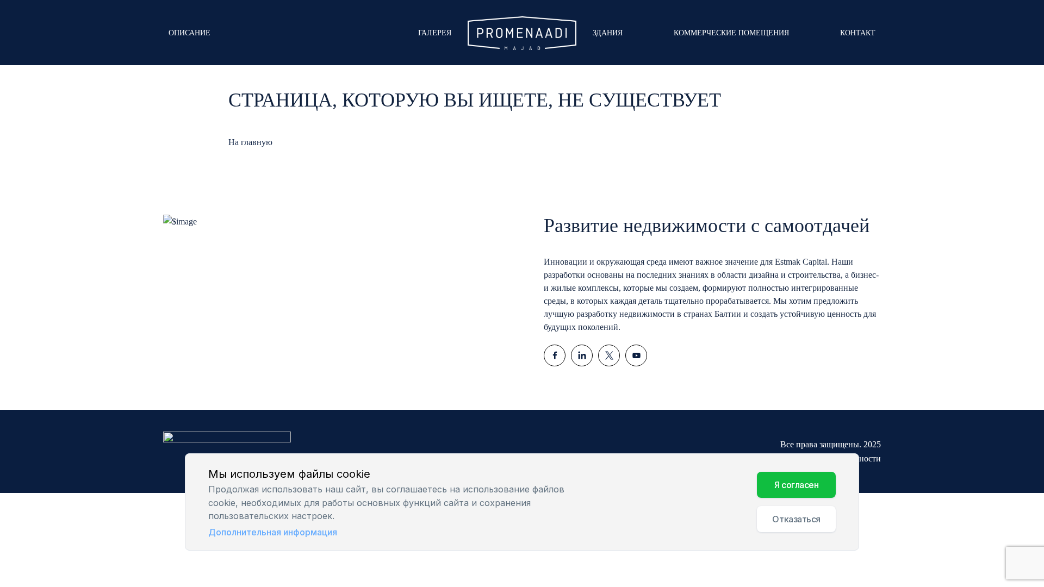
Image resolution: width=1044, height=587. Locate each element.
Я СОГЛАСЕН (796, 485)
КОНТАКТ (857, 33)
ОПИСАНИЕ (189, 33)
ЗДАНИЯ (608, 33)
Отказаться (796, 519)
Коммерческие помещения (731, 33)
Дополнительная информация (272, 532)
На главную (250, 142)
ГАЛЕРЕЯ (434, 33)
